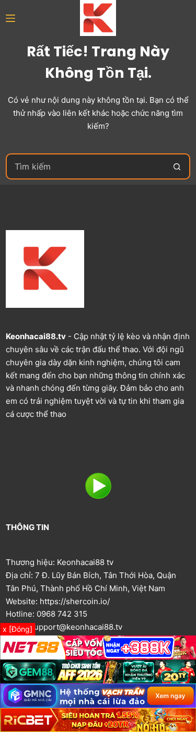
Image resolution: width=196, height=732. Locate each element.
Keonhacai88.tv (36, 336)
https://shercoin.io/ (75, 601)
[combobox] (86, 166)
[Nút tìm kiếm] (177, 166)
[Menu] (10, 18)
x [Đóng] (17, 629)
